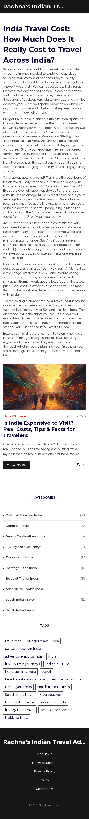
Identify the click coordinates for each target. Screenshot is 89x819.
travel (46, 672)
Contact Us (44, 789)
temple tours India (66, 679)
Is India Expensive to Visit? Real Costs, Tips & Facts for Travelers (39, 429)
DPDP (44, 780)
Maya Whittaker (14, 416)
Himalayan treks (18, 687)
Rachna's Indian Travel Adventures (34, 6)
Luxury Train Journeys (23, 547)
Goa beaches (50, 695)
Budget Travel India (22, 578)
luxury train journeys (22, 664)
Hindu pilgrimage (19, 702)
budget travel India (43, 641)
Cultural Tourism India (24, 515)
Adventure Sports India (24, 589)
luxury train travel (20, 710)
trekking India (16, 718)
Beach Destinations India (25, 536)
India (52, 656)
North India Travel (20, 610)
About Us (44, 754)
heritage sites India (20, 672)
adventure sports (54, 710)
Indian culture (57, 664)
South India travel (20, 695)
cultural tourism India (23, 649)
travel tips (13, 641)
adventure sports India (24, 656)
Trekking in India (19, 557)
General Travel (17, 526)
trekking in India (53, 702)
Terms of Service (45, 763)
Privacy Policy (44, 771)
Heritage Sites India (21, 568)
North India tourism (53, 687)
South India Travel (20, 599)
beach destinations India (25, 679)
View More (16, 464)
